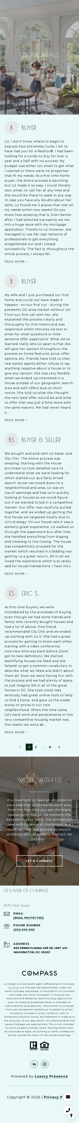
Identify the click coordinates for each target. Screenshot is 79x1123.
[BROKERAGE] (45, 1064)
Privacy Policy (58, 1097)
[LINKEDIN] (34, 1064)
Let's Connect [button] (39, 861)
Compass (13, 987)
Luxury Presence (51, 1076)
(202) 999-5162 (24, 929)
